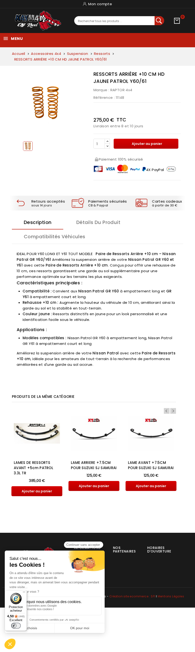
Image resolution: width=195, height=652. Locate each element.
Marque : (101, 89)
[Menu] (24, 593)
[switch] (16, 625)
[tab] (122, 547)
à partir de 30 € (164, 205)
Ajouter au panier (146, 143)
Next (173, 411)
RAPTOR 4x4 (121, 89)
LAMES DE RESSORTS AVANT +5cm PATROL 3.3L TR (33, 468)
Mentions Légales (171, 596)
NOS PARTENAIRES (124, 549)
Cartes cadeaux (167, 201)
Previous (167, 411)
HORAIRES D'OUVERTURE (159, 549)
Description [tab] (37, 222)
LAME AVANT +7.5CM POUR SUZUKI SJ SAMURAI (151, 465)
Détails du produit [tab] (98, 222)
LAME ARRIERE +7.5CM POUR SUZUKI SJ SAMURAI (94, 465)
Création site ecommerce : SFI (132, 596)
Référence (103, 97)
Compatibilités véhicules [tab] (54, 236)
